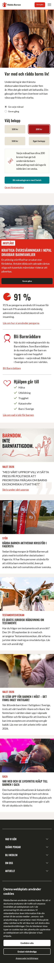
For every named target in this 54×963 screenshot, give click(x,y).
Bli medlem (11, 855)
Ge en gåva (39, 4)
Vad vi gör (11, 839)
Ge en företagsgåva (14, 187)
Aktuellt (10, 871)
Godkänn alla (27, 943)
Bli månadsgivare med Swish (27, 180)
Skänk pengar (13, 847)
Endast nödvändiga (27, 951)
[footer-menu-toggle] (47, 839)
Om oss (9, 863)
